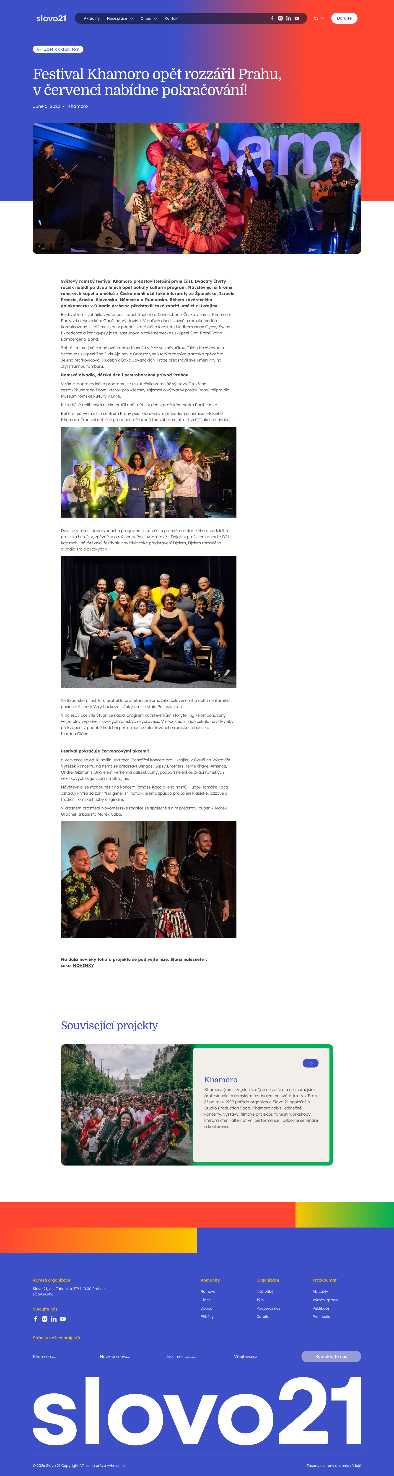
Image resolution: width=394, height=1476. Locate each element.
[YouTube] (297, 18)
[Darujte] (344, 18)
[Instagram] (280, 18)
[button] (120, 18)
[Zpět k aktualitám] (58, 49)
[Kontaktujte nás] (331, 1356)
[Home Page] (51, 18)
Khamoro (77, 106)
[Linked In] (288, 18)
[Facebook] (272, 18)
